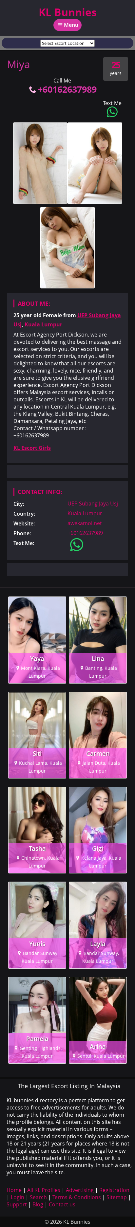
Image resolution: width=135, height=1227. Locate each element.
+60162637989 (67, 89)
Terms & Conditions (76, 1197)
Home (14, 1190)
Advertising (80, 1190)
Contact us (62, 1204)
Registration (114, 1190)
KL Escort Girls (32, 447)
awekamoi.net (85, 523)
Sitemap (116, 1197)
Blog (37, 1204)
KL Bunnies (68, 12)
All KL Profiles (43, 1190)
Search (38, 1197)
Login (17, 1197)
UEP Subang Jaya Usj (93, 503)
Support (17, 1204)
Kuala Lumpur (43, 324)
